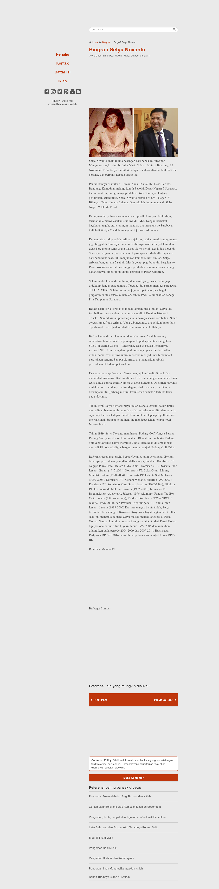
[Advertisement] (133, 82)
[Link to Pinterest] (66, 93)
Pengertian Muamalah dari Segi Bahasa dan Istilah (120, 796)
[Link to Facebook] (47, 93)
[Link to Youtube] (72, 93)
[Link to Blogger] (78, 93)
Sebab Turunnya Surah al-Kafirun (109, 877)
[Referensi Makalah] (62, 24)
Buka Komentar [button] (133, 778)
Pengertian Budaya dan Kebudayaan (111, 858)
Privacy (56, 100)
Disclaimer (67, 100)
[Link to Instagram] (53, 93)
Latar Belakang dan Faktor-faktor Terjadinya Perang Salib (123, 827)
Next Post (100, 700)
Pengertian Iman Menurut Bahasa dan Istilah (116, 868)
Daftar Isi (62, 72)
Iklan (62, 81)
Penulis (62, 54)
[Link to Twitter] (60, 93)
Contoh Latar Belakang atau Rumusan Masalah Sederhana (125, 807)
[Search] (174, 29)
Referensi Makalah (66, 104)
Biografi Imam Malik (101, 838)
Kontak (62, 63)
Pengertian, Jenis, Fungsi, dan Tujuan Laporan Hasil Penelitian (127, 817)
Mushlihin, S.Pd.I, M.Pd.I (108, 55)
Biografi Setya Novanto (117, 49)
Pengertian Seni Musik (103, 848)
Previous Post (163, 700)
